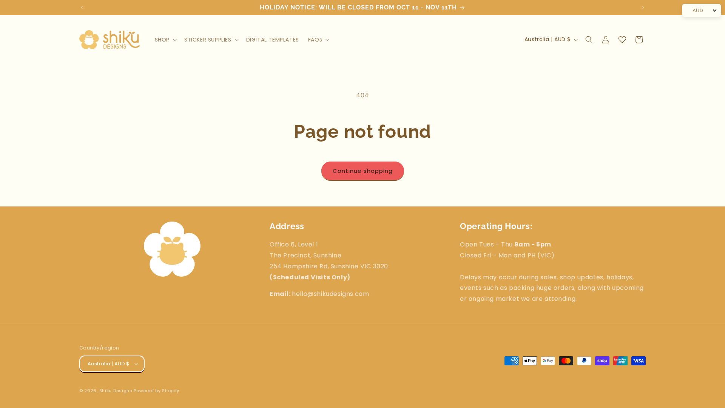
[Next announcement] (643, 7)
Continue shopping (363, 171)
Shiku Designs (116, 391)
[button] (165, 40)
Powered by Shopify (156, 391)
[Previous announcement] (82, 7)
